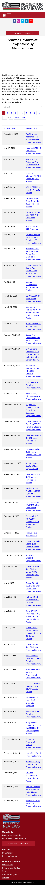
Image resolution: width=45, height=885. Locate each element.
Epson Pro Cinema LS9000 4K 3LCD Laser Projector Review (33, 339)
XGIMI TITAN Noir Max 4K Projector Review (33, 190)
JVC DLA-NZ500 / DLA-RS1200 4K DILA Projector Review (33, 687)
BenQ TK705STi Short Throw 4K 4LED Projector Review (32, 202)
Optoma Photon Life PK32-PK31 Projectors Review (33, 216)
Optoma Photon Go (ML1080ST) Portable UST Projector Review (33, 238)
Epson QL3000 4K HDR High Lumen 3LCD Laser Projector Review (32, 572)
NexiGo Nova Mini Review (31, 534)
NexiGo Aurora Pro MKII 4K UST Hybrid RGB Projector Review (33, 492)
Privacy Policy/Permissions (14, 838)
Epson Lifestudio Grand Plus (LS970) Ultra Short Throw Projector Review (33, 270)
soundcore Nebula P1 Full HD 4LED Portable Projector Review (33, 371)
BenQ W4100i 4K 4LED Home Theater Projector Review (33, 453)
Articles (5, 877)
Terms (4, 871)
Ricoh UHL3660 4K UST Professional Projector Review (33, 673)
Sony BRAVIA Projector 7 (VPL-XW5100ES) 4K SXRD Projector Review (33, 616)
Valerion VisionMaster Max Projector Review (32, 286)
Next (17, 117)
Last (23, 117)
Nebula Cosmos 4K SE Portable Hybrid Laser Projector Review (33, 790)
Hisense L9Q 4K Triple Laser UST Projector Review (33, 396)
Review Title (31, 128)
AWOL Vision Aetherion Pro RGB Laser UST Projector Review (33, 163)
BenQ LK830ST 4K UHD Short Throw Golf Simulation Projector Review (33, 254)
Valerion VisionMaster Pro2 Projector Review (32, 776)
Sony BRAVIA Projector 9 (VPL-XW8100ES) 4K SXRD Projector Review (33, 728)
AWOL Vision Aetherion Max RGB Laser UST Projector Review (33, 138)
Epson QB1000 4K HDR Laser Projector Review (33, 647)
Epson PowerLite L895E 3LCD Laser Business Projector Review (33, 545)
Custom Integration (10, 874)
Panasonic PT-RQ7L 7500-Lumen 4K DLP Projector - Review (32, 521)
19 (11, 117)
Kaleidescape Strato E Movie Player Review (32, 466)
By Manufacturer (9, 856)
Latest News (7, 864)
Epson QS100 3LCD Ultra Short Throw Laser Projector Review (33, 587)
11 (5, 117)
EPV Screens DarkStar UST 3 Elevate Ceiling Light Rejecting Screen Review (32, 354)
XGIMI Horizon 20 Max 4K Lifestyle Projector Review (33, 326)
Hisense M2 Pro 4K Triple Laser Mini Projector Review (33, 478)
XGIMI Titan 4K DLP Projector (32, 227)
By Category (7, 852)
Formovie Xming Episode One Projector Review (33, 764)
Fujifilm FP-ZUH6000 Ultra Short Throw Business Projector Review (33, 410)
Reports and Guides (11, 867)
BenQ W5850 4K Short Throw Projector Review (33, 298)
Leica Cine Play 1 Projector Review (33, 754)
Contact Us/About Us (11, 835)
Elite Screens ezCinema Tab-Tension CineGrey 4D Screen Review (33, 633)
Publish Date (9, 128)
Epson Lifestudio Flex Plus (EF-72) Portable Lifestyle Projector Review (33, 425)
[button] (22, 33)
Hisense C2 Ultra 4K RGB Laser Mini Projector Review (33, 439)
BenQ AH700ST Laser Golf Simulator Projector (32, 701)
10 (39, 113)
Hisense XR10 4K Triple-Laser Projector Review (33, 151)
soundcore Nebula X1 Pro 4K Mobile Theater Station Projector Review (33, 312)
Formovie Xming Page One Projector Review (33, 803)
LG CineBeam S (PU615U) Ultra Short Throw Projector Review (33, 506)
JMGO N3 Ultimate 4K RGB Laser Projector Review (33, 177)
